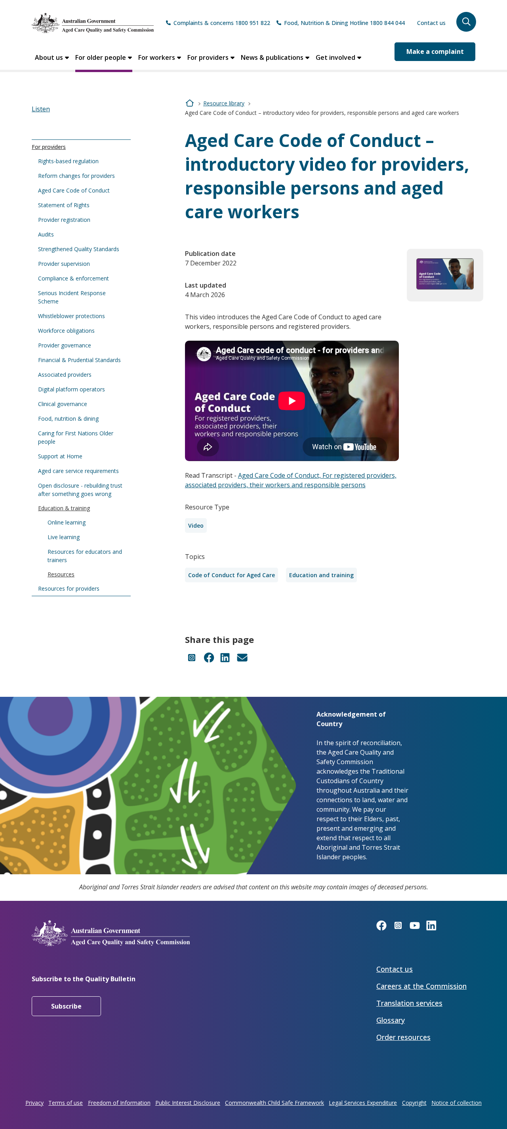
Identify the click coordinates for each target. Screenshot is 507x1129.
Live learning (64, 537)
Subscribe (66, 1006)
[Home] (93, 23)
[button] (466, 22)
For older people (100, 57)
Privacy (34, 1102)
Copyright (414, 1102)
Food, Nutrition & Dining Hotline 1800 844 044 (344, 23)
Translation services (409, 1003)
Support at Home (60, 456)
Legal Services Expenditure (363, 1102)
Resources (61, 574)
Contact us (431, 23)
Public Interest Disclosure (187, 1102)
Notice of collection (456, 1102)
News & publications (272, 57)
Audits (46, 234)
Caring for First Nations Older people (75, 437)
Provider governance (64, 345)
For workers (156, 57)
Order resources (403, 1037)
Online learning (67, 522)
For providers (208, 57)
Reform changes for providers (76, 175)
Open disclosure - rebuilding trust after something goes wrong (80, 490)
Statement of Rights (64, 205)
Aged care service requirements (78, 471)
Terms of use (65, 1102)
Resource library (223, 103)
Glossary (390, 1020)
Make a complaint (435, 51)
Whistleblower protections (71, 316)
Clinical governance (62, 404)
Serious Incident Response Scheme (72, 297)
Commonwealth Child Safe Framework (274, 1102)
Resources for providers (68, 588)
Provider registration (64, 219)
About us (49, 57)
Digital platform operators (71, 389)
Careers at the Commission (421, 986)
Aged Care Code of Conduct (74, 190)
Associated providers (64, 374)
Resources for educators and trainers (85, 556)
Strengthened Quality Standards (78, 249)
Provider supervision (64, 263)
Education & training (64, 508)
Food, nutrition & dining (68, 418)
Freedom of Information (119, 1102)
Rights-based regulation (68, 161)
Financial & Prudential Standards (79, 360)
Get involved (335, 57)
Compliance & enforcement (73, 278)
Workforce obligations (66, 330)
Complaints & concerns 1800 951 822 (221, 23)
